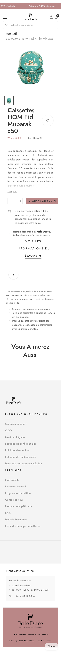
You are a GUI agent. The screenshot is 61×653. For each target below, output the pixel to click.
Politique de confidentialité (20, 444)
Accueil (11, 33)
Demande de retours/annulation (23, 463)
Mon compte (12, 480)
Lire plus (12, 191)
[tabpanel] (9, 100)
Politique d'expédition (17, 450)
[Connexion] (51, 17)
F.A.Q (8, 513)
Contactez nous (14, 500)
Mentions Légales (15, 437)
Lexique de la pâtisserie (18, 506)
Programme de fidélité (18, 493)
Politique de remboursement (21, 457)
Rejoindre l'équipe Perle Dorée (22, 526)
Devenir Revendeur (16, 519)
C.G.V (8, 430)
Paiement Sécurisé (15, 486)
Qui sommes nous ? (16, 424)
